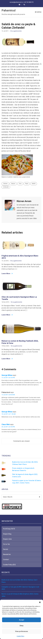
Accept (21, 620)
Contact (6, 559)
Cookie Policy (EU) (9, 565)
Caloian (5, 183)
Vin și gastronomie (16, 31)
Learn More (6, 273)
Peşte (26, 183)
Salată (33, 183)
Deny (21, 626)
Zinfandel (6, 187)
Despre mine (7, 539)
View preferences (21, 631)
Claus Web (6, 424)
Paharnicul (9, 10)
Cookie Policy (20, 636)
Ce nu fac (6, 544)
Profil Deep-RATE (9, 529)
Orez (20, 183)
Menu (38, 12)
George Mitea (7, 375)
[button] (40, 602)
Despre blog (7, 534)
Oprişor (13, 183)
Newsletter (7, 554)
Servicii (5, 549)
